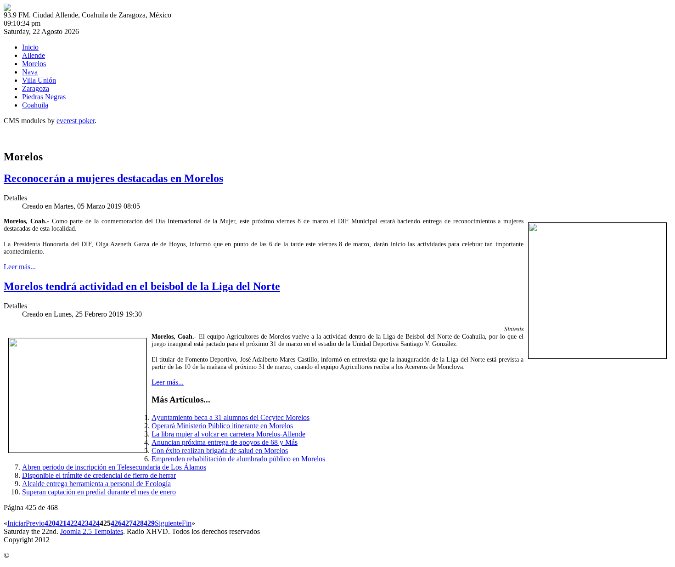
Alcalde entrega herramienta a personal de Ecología (96, 484)
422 (72, 523)
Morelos (34, 64)
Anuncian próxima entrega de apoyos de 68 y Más (225, 442)
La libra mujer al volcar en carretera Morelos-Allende (228, 434)
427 (127, 523)
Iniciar (16, 523)
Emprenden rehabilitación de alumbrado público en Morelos (238, 459)
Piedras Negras (44, 97)
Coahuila (35, 105)
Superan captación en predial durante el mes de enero (99, 492)
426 (116, 523)
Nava (30, 72)
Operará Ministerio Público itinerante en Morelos (222, 426)
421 (61, 523)
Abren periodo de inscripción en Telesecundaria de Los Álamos (114, 467)
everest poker (75, 121)
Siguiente (168, 523)
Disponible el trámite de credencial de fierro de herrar (99, 475)
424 (94, 523)
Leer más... (20, 267)
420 (50, 523)
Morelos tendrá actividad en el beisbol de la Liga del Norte (142, 286)
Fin (186, 523)
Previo (35, 523)
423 (83, 523)
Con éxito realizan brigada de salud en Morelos (220, 450)
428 (138, 523)
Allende (33, 55)
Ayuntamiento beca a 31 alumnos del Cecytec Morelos (230, 417)
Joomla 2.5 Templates (91, 531)
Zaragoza (35, 88)
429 (149, 523)
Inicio (30, 47)
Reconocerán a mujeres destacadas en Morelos (113, 178)
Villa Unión (39, 80)
